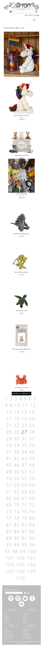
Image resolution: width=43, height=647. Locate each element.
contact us (26, 614)
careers (6, 618)
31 (24, 438)
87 (24, 531)
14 (17, 412)
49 (9, 472)
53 (9, 478)
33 (9, 445)
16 (32, 412)
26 (17, 432)
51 (24, 472)
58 (17, 485)
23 (24, 425)
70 (17, 505)
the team (7, 616)
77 (9, 518)
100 (32, 551)
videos (6, 629)
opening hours (28, 638)
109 (31, 571)
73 (9, 511)
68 (32, 498)
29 (9, 438)
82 (17, 525)
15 (24, 412)
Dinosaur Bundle (21, 196)
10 (18, 405)
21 (9, 425)
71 (24, 505)
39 (24, 452)
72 (32, 505)
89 (9, 538)
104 (10, 565)
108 (20, 571)
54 (17, 478)
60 (32, 485)
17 (9, 418)
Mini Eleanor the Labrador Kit (21, 350)
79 (24, 518)
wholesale (26, 636)
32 (32, 438)
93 (9, 545)
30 (17, 438)
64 (32, 492)
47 (24, 465)
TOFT (5, 614)
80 (32, 518)
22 (17, 425)
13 (9, 412)
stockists (6, 620)
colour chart (8, 632)
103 (31, 558)
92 (32, 538)
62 (17, 492)
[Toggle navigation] (34, 20)
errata (25, 620)
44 (32, 458)
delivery (25, 618)
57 (9, 485)
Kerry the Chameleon (21, 273)
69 (9, 505)
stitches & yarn (8, 636)
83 (24, 525)
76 (32, 511)
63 (24, 492)
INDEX (25, 632)
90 (17, 538)
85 (9, 531)
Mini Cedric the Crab (21, 389)
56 (32, 478)
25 (9, 432)
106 (31, 565)
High (17, 28)
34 (17, 445)
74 (17, 511)
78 (17, 518)
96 (32, 545)
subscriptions (27, 629)
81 (9, 525)
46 (17, 465)
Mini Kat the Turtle (21, 312)
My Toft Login (32, 15)
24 (32, 425)
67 (24, 498)
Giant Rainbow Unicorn (21, 117)
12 (33, 405)
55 (24, 478)
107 (10, 571)
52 (32, 472)
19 (24, 418)
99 (23, 551)
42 (17, 458)
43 (24, 458)
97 (8, 551)
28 (32, 432)
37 (9, 452)
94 (17, 545)
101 (10, 558)
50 (17, 472)
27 (24, 432)
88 (32, 531)
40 (32, 452)
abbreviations (8, 638)
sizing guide (8, 634)
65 (9, 498)
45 (9, 465)
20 (32, 418)
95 (24, 545)
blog (5, 622)
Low (22, 28)
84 (32, 525)
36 (32, 445)
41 (9, 458)
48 (32, 465)
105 (20, 565)
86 (17, 531)
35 (24, 445)
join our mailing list (10, 590)
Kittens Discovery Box (21, 157)
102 (20, 558)
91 (24, 538)
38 (17, 452)
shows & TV (27, 634)
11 (25, 405)
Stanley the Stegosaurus (21, 235)
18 (17, 418)
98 (15, 551)
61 (9, 492)
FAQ (24, 616)
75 (24, 511)
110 (20, 578)
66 (17, 498)
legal (24, 622)
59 (24, 485)
